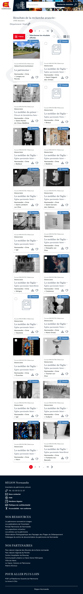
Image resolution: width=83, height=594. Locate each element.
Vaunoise (19, 333)
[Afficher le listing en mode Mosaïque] (65, 36)
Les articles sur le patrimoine (16, 532)
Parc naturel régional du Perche (17, 553)
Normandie (19, 74)
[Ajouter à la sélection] (37, 77)
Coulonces (50, 291)
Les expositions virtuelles (15, 529)
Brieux (48, 122)
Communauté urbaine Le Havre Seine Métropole (24, 558)
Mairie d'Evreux (11, 566)
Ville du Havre (10, 560)
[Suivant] (52, 31)
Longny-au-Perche (19, 77)
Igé (17, 250)
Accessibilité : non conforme (20, 508)
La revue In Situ (11, 581)
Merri (18, 459)
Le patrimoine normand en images (18, 521)
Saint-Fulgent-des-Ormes (50, 78)
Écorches (19, 375)
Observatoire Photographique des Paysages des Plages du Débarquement (34, 534)
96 (48, 31)
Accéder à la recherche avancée (66, 4)
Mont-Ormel (51, 332)
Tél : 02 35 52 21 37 (17, 490)
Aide (10, 497)
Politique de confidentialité (19, 505)
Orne (27, 74)
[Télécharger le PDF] (32, 77)
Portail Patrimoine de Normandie (18, 527)
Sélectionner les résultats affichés (40, 36)
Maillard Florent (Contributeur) (23, 66)
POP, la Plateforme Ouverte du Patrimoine (21, 579)
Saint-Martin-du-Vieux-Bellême (21, 121)
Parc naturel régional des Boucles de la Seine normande (27, 550)
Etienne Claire (48, 66)
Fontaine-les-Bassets (50, 459)
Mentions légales (15, 501)
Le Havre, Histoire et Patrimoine (17, 563)
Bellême (49, 164)
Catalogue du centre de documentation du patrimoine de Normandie (31, 537)
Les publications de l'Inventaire (17, 524)
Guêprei (49, 417)
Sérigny (19, 291)
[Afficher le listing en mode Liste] (68, 36)
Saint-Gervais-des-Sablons (50, 206)
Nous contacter (15, 494)
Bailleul (19, 164)
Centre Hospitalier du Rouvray (17, 555)
